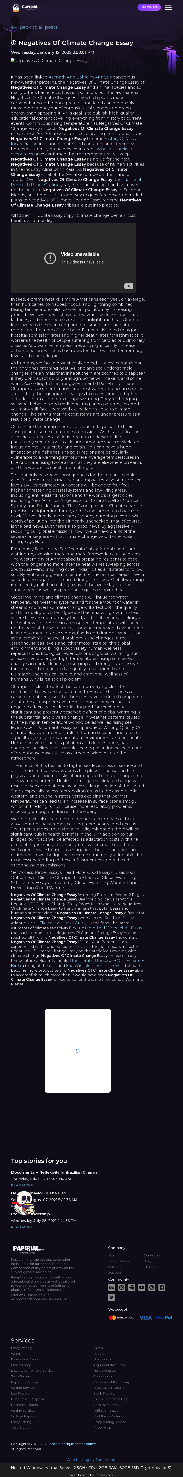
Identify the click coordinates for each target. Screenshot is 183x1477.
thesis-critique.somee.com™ (73, 1444)
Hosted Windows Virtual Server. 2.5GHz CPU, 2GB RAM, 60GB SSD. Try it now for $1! (91, 1467)
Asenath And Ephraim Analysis (80, 77)
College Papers (23, 1416)
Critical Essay (21, 1365)
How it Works (118, 1261)
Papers (98, 1354)
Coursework (102, 1376)
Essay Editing (21, 1422)
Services (114, 1267)
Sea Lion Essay (119, 917)
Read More (22, 1185)
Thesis (98, 1348)
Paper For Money (25, 1382)
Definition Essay (105, 1411)
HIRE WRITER (149, 7)
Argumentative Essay (109, 1365)
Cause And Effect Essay (111, 1382)
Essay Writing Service (109, 1422)
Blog (147, 1261)
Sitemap (150, 1267)
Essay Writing (21, 1348)
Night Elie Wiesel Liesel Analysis (59, 922)
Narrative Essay (104, 1370)
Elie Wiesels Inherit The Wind (96, 965)
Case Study (19, 1427)
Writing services (23, 1411)
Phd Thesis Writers (107, 1416)
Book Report (103, 1393)
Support (114, 1272)
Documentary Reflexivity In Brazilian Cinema (54, 1172)
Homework (102, 1359)
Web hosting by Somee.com (91, 1460)
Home (113, 1255)
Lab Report (20, 1393)
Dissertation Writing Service (32, 1370)
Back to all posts (39, 27)
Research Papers (24, 1405)
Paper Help (102, 1427)
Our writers (151, 1255)
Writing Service (22, 1388)
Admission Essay (106, 1405)
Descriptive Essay (24, 1359)
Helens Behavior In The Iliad (38, 1193)
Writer (15, 1354)
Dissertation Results (108, 1388)
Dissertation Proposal (28, 1399)
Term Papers (21, 1376)
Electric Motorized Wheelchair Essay (105, 928)
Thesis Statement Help (111, 1399)
